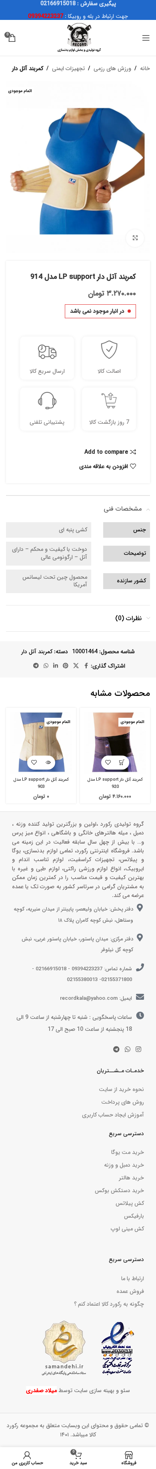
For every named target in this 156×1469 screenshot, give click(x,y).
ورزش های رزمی (112, 68)
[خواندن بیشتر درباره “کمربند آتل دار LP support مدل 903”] (48, 763)
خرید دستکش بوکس (119, 1190)
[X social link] (76, 666)
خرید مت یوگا (127, 1152)
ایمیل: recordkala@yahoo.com (96, 998)
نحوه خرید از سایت (121, 1089)
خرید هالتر (131, 1177)
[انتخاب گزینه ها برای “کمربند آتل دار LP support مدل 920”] (122, 763)
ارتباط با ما (132, 1278)
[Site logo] (78, 37)
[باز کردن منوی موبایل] (146, 38)
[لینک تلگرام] (36, 666)
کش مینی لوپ (127, 1228)
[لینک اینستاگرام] (138, 1049)
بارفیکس (134, 1216)
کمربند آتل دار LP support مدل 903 (41, 783)
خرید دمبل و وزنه (124, 1165)
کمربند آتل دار (27, 68)
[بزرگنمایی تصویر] (135, 238)
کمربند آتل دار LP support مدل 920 (115, 783)
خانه (145, 68)
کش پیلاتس (130, 1203)
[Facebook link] (86, 666)
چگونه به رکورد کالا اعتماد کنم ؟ (109, 1304)
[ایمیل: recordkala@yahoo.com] (140, 997)
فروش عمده (130, 1291)
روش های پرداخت (122, 1102)
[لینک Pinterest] (65, 666)
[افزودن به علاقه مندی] (108, 763)
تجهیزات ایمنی (68, 68)
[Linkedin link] (55, 666)
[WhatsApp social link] (46, 666)
